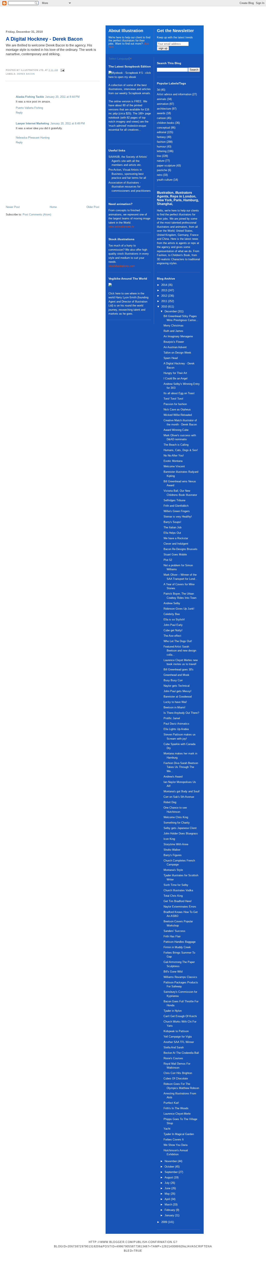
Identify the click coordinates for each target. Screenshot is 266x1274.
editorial (161, 132)
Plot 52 (168, 559)
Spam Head (171, 358)
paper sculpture (166, 165)
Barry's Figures (173, 855)
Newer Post (13, 207)
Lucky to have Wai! (175, 702)
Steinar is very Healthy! (178, 516)
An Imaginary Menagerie (178, 336)
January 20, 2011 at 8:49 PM (67, 123)
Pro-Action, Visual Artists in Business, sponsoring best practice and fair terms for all (127, 173)
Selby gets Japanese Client (180, 828)
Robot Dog (170, 802)
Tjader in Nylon (173, 1010)
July (167, 1182)
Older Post (92, 207)
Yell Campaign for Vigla (178, 1036)
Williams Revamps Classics (180, 977)
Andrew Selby (172, 603)
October (170, 1166)
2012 (164, 295)
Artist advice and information (174, 94)
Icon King (169, 838)
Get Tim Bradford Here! (178, 901)
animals (161, 99)
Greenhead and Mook (176, 674)
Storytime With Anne (176, 844)
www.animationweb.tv (121, 226)
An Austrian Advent (175, 347)
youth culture (164, 179)
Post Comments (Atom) (37, 214)
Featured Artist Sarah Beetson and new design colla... (180, 650)
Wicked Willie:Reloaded (178, 414)
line (159, 156)
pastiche (162, 170)
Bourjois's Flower (174, 341)
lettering (161, 151)
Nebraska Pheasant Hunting (32, 137)
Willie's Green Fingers (177, 511)
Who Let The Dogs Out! (178, 641)
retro (159, 174)
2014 (164, 284)
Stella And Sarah (174, 1047)
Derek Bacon (26, 74)
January (170, 1215)
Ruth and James (173, 331)
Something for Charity (177, 822)
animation (163, 103)
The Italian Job (172, 527)
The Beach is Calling (176, 444)
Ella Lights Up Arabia (176, 729)
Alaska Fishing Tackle (30, 96)
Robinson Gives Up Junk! (179, 608)
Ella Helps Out (172, 532)
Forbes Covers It (174, 1139)
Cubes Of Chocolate (176, 1078)
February (170, 1209)
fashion (161, 141)
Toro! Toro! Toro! (173, 398)
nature (160, 160)
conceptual (163, 127)
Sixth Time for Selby (176, 884)
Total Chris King (173, 895)
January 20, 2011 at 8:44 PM (62, 96)
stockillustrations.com (121, 266)
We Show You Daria (175, 1144)
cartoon (161, 118)
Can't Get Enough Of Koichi (180, 1016)
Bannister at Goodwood (178, 696)
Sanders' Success (174, 931)
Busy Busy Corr (173, 680)
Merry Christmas (173, 325)
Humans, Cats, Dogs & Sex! (181, 450)
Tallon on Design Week (177, 352)
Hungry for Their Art (175, 373)
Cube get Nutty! (173, 630)
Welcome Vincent (174, 466)
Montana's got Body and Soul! (182, 791)
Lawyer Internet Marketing (32, 123)
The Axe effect (172, 635)
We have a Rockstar (176, 538)
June (168, 1188)
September (172, 1172)
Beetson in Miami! (174, 707)
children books (165, 122)
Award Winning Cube (176, 429)
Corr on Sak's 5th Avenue (179, 796)
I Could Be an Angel (175, 378)
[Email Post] (62, 70)
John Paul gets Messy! (177, 691)
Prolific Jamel (172, 718)
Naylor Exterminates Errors (180, 906)
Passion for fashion (175, 404)
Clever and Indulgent (176, 543)
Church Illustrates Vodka (178, 890)
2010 (164, 306)
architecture (164, 108)
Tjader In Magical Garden (179, 1134)
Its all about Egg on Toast (179, 393)
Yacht (167, 1128)
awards (161, 113)
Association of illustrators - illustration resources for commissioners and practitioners (129, 186)
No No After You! (174, 455)
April (168, 1199)
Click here (114, 293)
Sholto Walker (172, 849)
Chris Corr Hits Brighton (178, 1073)
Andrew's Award (173, 776)
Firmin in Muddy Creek (177, 947)
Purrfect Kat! (171, 1102)
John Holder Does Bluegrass (181, 833)
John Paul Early (173, 624)
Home (53, 207)
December (171, 311)
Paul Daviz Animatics (176, 723)
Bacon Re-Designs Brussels (180, 549)
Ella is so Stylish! (174, 619)
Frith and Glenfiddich (176, 505)
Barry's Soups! (172, 522)
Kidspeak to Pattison (176, 1031)
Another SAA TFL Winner (179, 1042)
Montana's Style (173, 869)
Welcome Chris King (176, 817)
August (169, 1177)
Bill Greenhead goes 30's (178, 669)
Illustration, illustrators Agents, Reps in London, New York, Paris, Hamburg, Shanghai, (178, 198)
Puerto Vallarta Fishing (29, 107)
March (169, 1204)
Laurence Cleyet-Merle (177, 1113)
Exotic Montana (173, 461)
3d (158, 89)
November (171, 1161)
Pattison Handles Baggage (180, 941)
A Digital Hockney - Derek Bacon (44, 39)
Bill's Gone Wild (173, 971)
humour (161, 146)
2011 (164, 301)
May (168, 1193)
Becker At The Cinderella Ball (181, 1052)
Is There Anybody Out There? (181, 712)
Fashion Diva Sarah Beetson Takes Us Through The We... (181, 767)
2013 (164, 290)
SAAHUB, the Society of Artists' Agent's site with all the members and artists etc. (127, 160)
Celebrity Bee (172, 614)
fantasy (161, 137)
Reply (19, 112)
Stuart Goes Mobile (175, 554)
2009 (164, 1222)
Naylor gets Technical (177, 685)
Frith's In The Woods (176, 1108)
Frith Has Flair (172, 936)
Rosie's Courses (173, 1058)
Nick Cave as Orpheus (177, 409)
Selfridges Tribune (174, 500)
